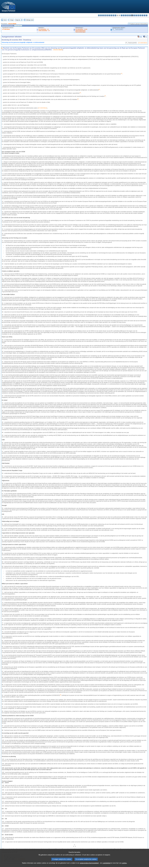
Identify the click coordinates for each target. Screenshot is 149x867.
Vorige (11, 20)
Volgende (17, 20)
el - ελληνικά (111, 15)
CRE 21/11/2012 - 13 (44, 30)
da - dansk (105, 15)
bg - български (99, 15)
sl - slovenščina (142, 15)
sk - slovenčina (140, 15)
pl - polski (134, 15)
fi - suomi (144, 15)
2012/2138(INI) (12, 23)
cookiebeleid (106, 863)
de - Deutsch (107, 15)
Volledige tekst (29, 20)
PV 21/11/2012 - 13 (44, 29)
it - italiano (121, 15)
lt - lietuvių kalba (126, 15)
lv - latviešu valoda (124, 15)
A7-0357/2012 (6, 29)
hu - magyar (128, 15)
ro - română (138, 15)
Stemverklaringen (80, 30)
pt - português (136, 15)
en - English (113, 15)
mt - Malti (130, 15)
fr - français (115, 15)
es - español (101, 15)
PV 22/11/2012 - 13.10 (81, 29)
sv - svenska (146, 15)
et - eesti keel (109, 15)
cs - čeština (103, 15)
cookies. (124, 863)
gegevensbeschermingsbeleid (89, 863)
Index (4, 20)
